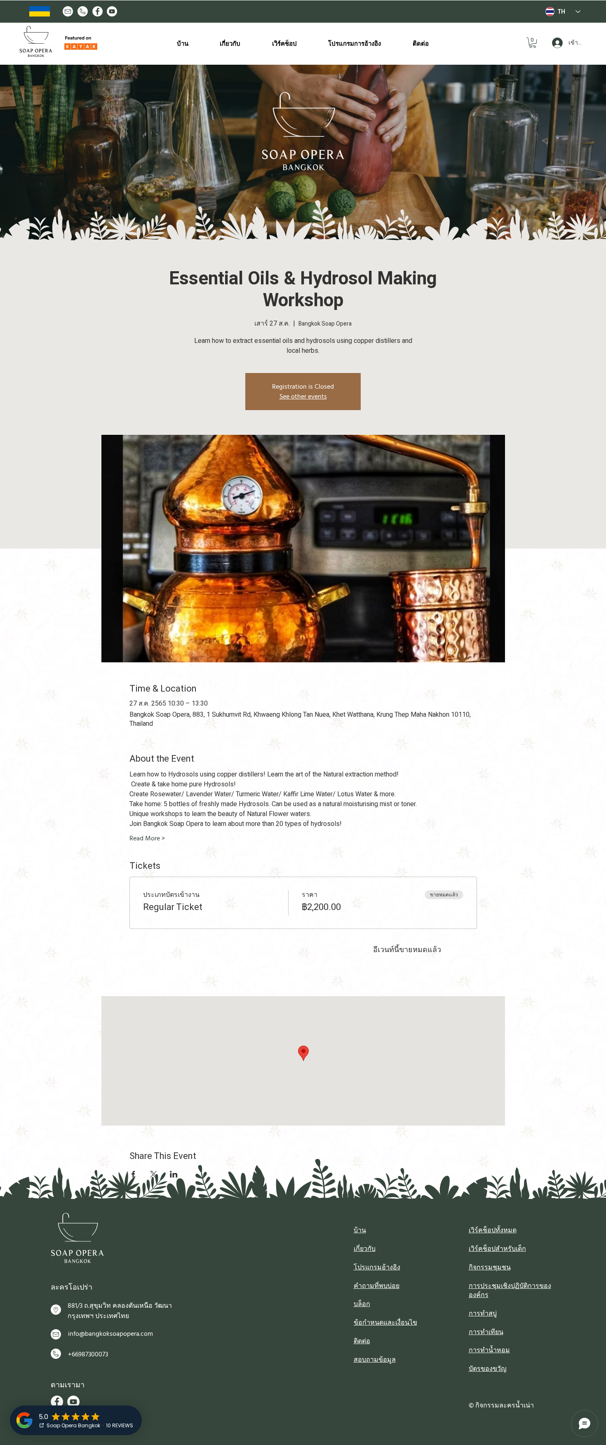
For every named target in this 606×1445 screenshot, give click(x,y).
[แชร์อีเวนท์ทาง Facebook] (133, 1174)
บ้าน (360, 1230)
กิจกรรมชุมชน (490, 1267)
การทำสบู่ (483, 1313)
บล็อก (362, 1304)
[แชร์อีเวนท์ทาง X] (153, 1174)
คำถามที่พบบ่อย (376, 1286)
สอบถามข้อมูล (375, 1360)
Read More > (147, 838)
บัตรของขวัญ (488, 1369)
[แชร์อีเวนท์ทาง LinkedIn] (174, 1174)
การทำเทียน (486, 1332)
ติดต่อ (362, 1341)
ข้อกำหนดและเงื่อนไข (385, 1323)
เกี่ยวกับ (365, 1249)
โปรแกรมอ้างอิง (377, 1267)
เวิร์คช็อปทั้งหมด (493, 1230)
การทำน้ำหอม (489, 1350)
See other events (303, 396)
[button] (532, 43)
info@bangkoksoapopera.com (110, 1333)
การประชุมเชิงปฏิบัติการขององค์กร (510, 1290)
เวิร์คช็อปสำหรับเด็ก (497, 1249)
